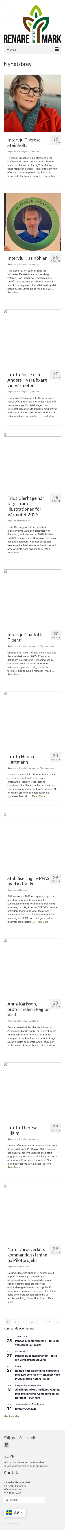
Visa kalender (11, 1416)
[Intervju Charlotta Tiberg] (32, 598)
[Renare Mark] (32, 24)
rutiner (43, 1465)
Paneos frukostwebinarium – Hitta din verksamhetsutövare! (36, 1358)
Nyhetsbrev (34, 151)
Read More (50, 176)
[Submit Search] (6, 1500)
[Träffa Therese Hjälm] (32, 1091)
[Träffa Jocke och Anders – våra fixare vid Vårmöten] (32, 338)
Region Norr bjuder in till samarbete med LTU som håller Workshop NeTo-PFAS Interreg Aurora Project (38, 1375)
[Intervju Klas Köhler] (32, 222)
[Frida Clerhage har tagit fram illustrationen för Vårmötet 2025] (32, 462)
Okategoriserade (47, 646)
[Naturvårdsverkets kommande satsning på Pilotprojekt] (32, 1213)
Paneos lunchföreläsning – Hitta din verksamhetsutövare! (37, 1343)
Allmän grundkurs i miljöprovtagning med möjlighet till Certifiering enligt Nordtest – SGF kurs (37, 1393)
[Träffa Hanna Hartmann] (32, 720)
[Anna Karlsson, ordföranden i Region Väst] (32, 967)
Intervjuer (23, 151)
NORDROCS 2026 (25, 1408)
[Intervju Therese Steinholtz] (32, 103)
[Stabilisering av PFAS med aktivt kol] (32, 842)
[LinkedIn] (6, 1445)
